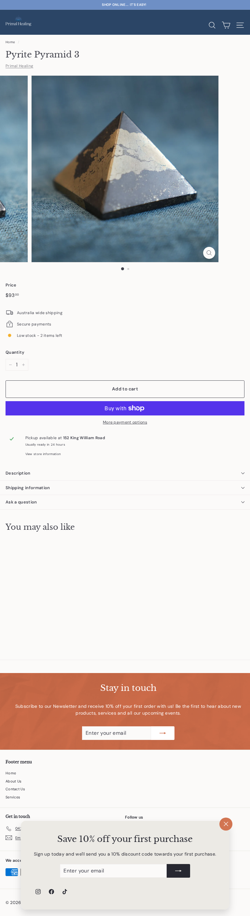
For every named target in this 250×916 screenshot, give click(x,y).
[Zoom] (209, 253)
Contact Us (15, 789)
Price (11, 285)
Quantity (15, 352)
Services (13, 797)
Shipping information (28, 487)
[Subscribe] (178, 871)
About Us (13, 781)
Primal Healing (19, 66)
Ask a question (21, 502)
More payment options (125, 422)
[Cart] (226, 25)
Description (18, 473)
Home (10, 42)
